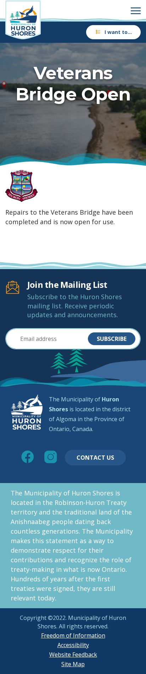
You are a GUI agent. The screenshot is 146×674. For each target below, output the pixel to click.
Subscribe (112, 339)
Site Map (73, 664)
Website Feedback (73, 654)
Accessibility (73, 645)
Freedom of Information (73, 635)
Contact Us (95, 457)
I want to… (118, 32)
